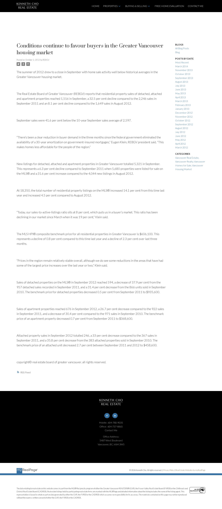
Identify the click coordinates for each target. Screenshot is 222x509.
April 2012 (180, 143)
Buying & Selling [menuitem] (136, 6)
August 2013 (181, 81)
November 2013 (184, 70)
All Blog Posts (182, 48)
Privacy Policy (168, 470)
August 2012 (181, 128)
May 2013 (180, 93)
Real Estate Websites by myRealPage (190, 470)
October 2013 (182, 74)
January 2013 (182, 108)
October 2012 (182, 120)
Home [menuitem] (95, 6)
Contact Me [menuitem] (195, 6)
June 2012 (180, 135)
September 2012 (184, 124)
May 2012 (180, 139)
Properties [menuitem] (110, 6)
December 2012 (184, 112)
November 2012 (184, 116)
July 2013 (180, 85)
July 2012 (180, 132)
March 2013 (181, 101)
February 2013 (183, 104)
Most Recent (182, 62)
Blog (177, 52)
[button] (107, 415)
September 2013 (184, 77)
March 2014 (181, 66)
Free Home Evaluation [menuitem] (169, 6)
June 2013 (180, 89)
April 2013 (180, 97)
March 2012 (181, 147)
